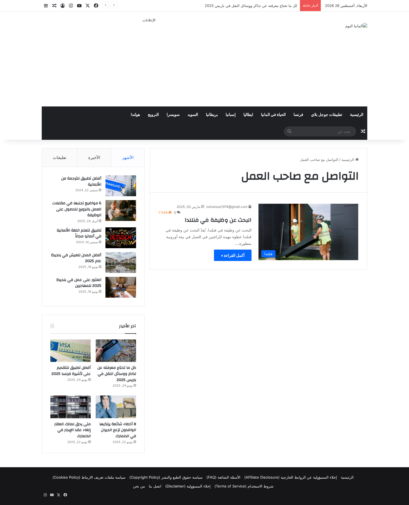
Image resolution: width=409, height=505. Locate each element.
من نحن (139, 486)
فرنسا (298, 115)
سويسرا (173, 115)
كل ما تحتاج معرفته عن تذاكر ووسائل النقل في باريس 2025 (116, 373)
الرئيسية (356, 115)
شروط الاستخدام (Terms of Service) (244, 486)
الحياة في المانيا (273, 115)
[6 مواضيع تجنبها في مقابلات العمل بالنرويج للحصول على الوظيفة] (120, 210)
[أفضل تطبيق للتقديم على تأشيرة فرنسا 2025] (70, 350)
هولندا (135, 115)
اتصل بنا (155, 486)
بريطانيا (212, 115)
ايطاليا (248, 115)
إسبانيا (231, 115)
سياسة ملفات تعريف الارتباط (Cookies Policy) (89, 477)
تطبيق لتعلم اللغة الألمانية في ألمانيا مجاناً (79, 233)
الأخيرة (94, 157)
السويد (193, 115)
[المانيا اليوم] (356, 26)
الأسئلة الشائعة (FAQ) (223, 477)
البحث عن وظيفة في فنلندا (218, 220)
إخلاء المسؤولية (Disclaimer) (188, 486)
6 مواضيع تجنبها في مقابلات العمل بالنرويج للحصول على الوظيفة (76, 209)
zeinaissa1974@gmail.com (226, 207)
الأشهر (128, 157)
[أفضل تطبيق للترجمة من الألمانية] (120, 185)
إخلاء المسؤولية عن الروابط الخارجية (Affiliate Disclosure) (290, 477)
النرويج (153, 115)
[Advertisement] (149, 62)
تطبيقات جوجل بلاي (326, 115)
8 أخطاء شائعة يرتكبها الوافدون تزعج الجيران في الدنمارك (117, 430)
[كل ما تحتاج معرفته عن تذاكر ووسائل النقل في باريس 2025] (116, 350)
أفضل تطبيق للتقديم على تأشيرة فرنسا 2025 (71, 370)
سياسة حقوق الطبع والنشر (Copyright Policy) (166, 477)
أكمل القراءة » (233, 255)
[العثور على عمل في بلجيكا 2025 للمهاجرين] (120, 287)
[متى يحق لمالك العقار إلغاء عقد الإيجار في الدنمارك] (70, 406)
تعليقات (59, 157)
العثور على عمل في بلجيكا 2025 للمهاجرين (78, 283)
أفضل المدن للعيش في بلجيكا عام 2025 (76, 258)
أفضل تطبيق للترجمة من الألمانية (81, 181)
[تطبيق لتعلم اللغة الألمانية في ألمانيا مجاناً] (120, 237)
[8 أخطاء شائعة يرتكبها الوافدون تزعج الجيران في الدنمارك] (116, 406)
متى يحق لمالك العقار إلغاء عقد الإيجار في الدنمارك (72, 430)
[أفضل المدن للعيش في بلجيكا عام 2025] (120, 262)
